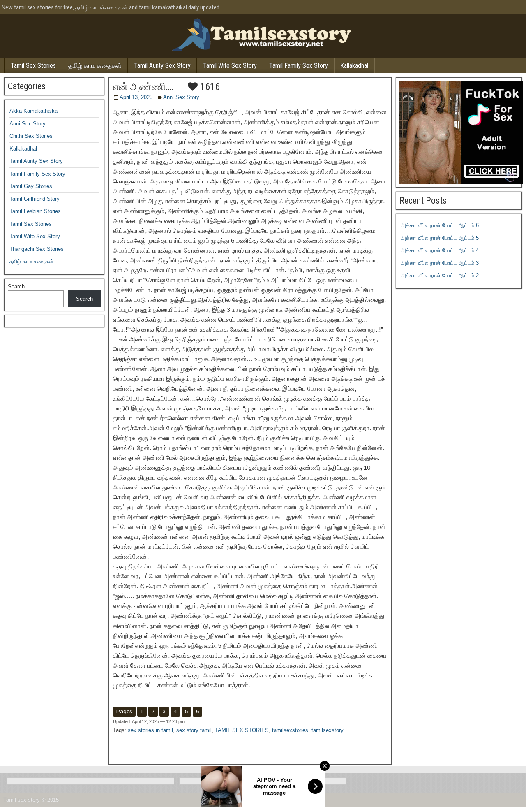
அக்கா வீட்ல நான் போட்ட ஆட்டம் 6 (440, 225)
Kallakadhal (354, 66)
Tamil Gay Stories (30, 186)
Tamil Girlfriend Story (34, 199)
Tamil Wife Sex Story (230, 66)
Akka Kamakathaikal (34, 111)
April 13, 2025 (136, 97)
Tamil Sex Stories (33, 66)
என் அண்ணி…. (143, 87)
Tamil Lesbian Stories (35, 211)
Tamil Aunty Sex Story (162, 66)
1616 (209, 87)
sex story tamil (194, 730)
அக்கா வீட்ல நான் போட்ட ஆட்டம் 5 (440, 238)
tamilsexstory (327, 730)
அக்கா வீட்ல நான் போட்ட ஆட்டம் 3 (440, 263)
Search (16, 286)
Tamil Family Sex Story (298, 66)
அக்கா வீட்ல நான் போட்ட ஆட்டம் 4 (440, 250)
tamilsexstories (290, 730)
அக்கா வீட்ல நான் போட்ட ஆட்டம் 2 (440, 275)
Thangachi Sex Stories (36, 249)
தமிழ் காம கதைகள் (95, 66)
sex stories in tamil (150, 730)
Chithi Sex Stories (31, 136)
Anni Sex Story (181, 97)
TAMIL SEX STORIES (242, 730)
